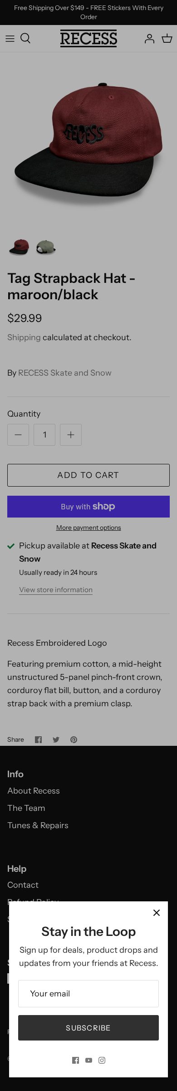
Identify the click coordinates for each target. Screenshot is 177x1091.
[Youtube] (88, 1060)
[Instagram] (101, 1060)
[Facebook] (75, 1060)
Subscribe (88, 1027)
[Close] (157, 913)
